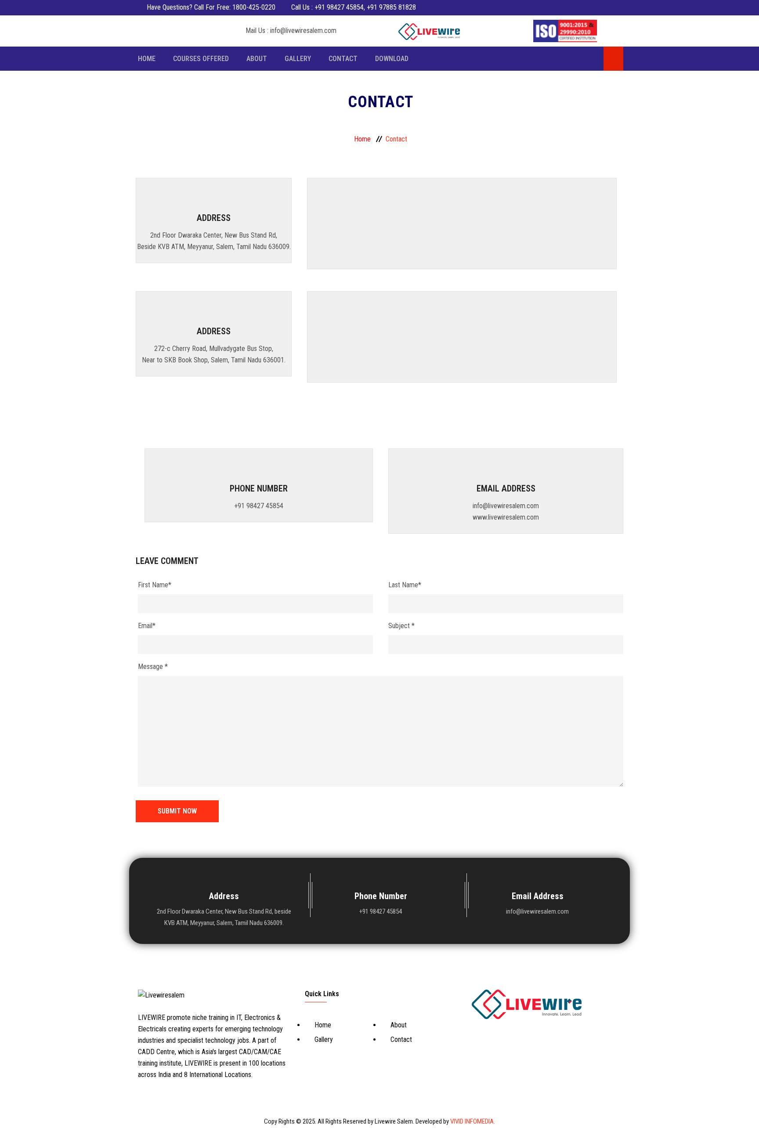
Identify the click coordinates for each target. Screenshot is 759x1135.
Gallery (298, 58)
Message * (153, 666)
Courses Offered (201, 58)
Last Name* (404, 585)
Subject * (401, 626)
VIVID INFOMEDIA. (472, 1121)
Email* (146, 626)
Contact (343, 58)
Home (146, 58)
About (256, 58)
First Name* (154, 585)
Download (391, 58)
